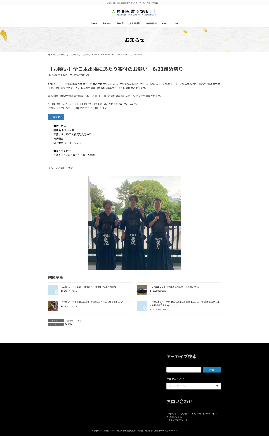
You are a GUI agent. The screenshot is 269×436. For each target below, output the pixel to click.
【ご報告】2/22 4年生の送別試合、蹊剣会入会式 (174, 286)
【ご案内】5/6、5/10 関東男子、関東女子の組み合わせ (88, 286)
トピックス (80, 320)
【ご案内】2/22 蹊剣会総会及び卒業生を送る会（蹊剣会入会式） (92, 302)
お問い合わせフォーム (178, 420)
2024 (70, 324)
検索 (211, 370)
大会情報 (69, 320)
